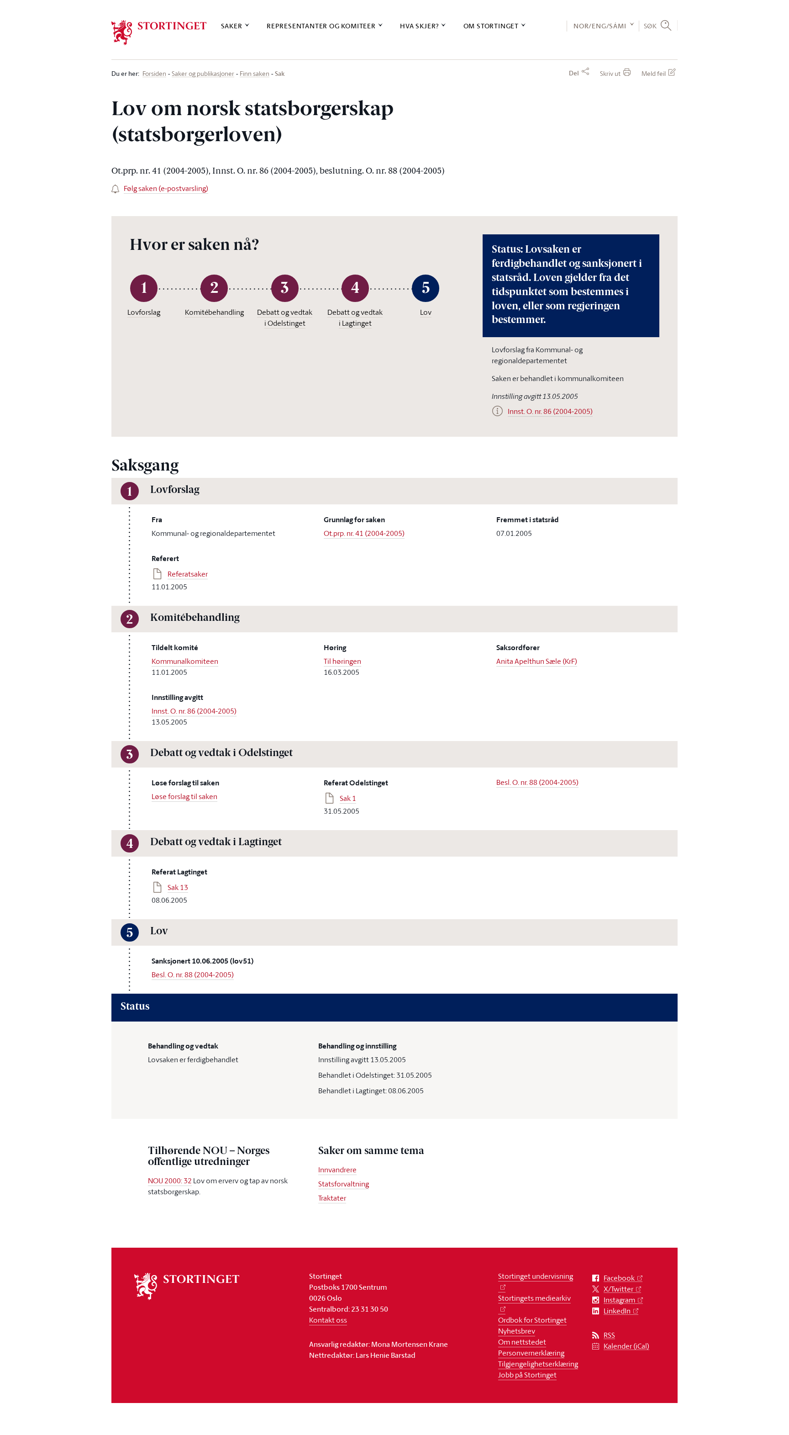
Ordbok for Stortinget (532, 1320)
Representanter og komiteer (321, 26)
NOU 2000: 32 (170, 1181)
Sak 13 (178, 887)
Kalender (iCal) (626, 1346)
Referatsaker (188, 574)
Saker (231, 26)
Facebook (619, 1278)
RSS (609, 1335)
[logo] (159, 32)
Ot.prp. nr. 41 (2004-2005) (364, 533)
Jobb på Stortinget (527, 1375)
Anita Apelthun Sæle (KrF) (536, 661)
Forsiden (154, 73)
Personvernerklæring (531, 1353)
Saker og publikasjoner (203, 73)
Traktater (332, 1198)
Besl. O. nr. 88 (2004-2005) (537, 782)
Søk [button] (650, 25)
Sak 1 (348, 798)
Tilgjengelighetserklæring (538, 1364)
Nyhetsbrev (516, 1331)
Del (574, 73)
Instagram (619, 1300)
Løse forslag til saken (184, 796)
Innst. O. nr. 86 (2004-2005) (194, 711)
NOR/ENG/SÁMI (599, 26)
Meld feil (654, 73)
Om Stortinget (491, 26)
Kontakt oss (328, 1320)
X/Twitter (618, 1289)
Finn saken (254, 73)
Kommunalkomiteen (185, 661)
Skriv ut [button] (610, 73)
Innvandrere (337, 1170)
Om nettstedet (522, 1342)
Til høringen (342, 661)
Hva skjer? (419, 26)
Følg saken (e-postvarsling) (166, 188)
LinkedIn (617, 1311)
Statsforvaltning (343, 1184)
